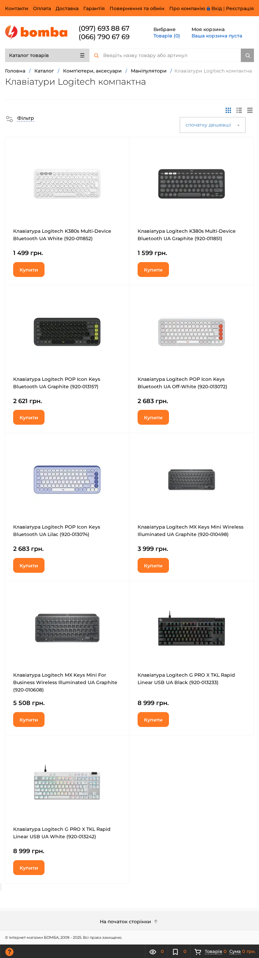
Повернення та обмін (137, 8)
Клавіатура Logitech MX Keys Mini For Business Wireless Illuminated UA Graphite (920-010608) (65, 682)
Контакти (16, 8)
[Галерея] (239, 110)
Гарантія (94, 8)
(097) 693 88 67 (104, 28)
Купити (29, 270)
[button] (19, 118)
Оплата (42, 8)
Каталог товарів (29, 55)
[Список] (250, 110)
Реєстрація (240, 8)
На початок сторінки (126, 922)
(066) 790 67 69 (104, 37)
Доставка (67, 8)
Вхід (216, 8)
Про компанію (187, 8)
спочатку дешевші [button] (208, 125)
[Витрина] (228, 110)
